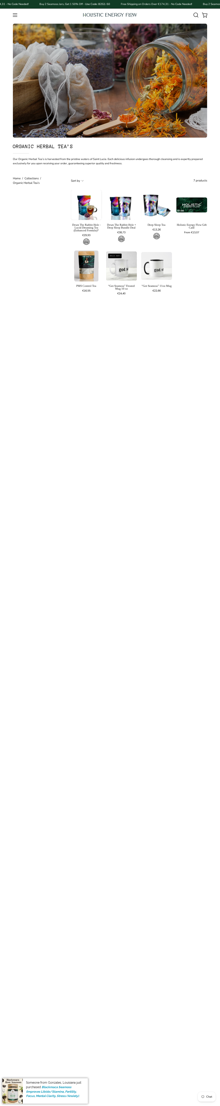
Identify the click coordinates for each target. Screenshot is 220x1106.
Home (17, 178)
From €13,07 (191, 232)
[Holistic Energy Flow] (110, 15)
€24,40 (121, 293)
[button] (195, 15)
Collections (31, 178)
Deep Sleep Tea (156, 225)
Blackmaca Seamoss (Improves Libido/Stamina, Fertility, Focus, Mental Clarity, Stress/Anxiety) (52, 1091)
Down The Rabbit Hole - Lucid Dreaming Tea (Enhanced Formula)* (86, 228)
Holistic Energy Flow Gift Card (192, 226)
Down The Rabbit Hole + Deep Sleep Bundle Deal (121, 226)
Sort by (75, 181)
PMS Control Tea (86, 286)
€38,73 (121, 232)
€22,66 (157, 290)
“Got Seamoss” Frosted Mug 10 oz (121, 287)
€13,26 (157, 229)
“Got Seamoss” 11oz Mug (157, 286)
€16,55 (86, 290)
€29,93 (86, 235)
